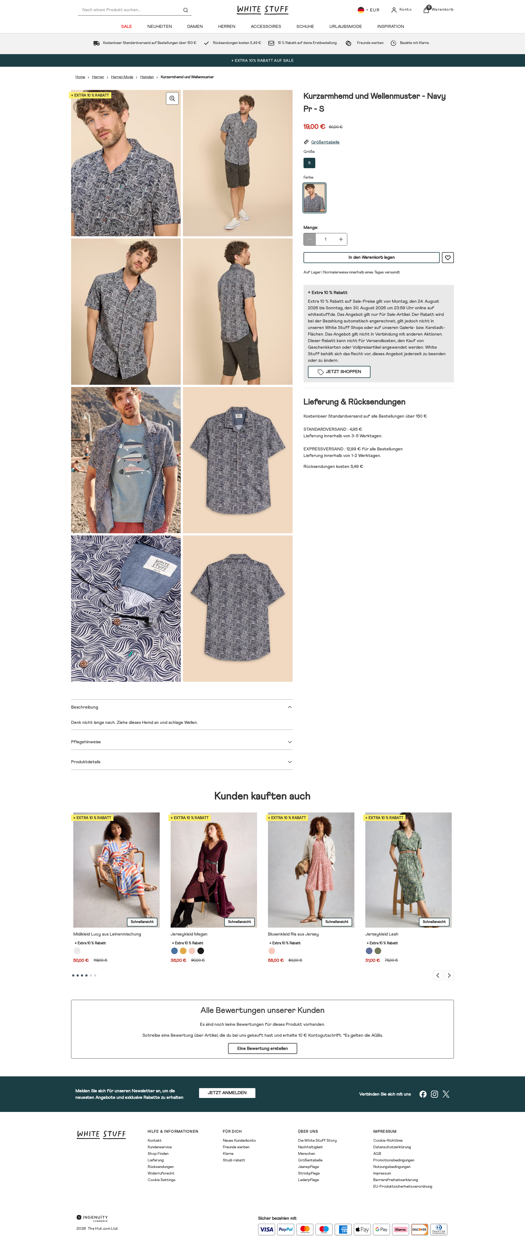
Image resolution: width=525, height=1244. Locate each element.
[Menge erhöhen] (341, 239)
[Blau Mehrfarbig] (369, 951)
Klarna (228, 1154)
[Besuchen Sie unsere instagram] (434, 1094)
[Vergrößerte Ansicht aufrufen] (172, 98)
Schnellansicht (142, 922)
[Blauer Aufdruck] (174, 951)
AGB (377, 1154)
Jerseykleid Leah (381, 934)
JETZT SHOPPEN (343, 371)
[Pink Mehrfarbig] (192, 951)
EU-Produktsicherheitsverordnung (402, 1186)
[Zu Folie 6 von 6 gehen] (95, 975)
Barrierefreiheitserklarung (395, 1180)
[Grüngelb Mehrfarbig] (183, 951)
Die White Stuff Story (317, 1141)
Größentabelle (310, 1160)
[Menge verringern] (310, 239)
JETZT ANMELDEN (227, 1093)
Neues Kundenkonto (239, 1141)
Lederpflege (308, 1180)
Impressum (382, 1173)
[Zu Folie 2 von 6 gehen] (78, 975)
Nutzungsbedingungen (391, 1167)
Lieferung (156, 1160)
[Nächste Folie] (449, 975)
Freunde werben (236, 1147)
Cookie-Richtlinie (387, 1141)
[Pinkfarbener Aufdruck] (272, 951)
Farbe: (309, 177)
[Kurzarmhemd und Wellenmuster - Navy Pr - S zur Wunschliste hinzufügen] (448, 257)
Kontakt (155, 1141)
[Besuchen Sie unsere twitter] (446, 1094)
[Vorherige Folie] (437, 975)
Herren (98, 77)
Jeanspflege (308, 1167)
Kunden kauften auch (262, 796)
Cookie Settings (162, 1180)
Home (80, 77)
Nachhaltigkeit (310, 1147)
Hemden (147, 77)
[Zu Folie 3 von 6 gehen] (82, 975)
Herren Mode (122, 77)
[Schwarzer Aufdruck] (200, 951)
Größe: (309, 152)
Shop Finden (158, 1154)
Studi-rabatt (234, 1160)
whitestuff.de (321, 314)
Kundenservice (160, 1147)
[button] (379, 142)
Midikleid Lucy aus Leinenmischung (107, 934)
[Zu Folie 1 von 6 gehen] (73, 975)
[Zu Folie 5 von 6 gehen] (91, 975)
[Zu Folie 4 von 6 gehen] (86, 975)
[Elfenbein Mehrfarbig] (77, 951)
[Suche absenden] (185, 10)
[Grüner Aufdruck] (378, 951)
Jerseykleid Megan (189, 934)
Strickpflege (309, 1173)
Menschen (306, 1154)
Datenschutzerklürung (392, 1147)
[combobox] (135, 10)
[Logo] (262, 10)
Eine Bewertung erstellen (262, 1048)
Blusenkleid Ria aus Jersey (293, 934)
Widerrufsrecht (161, 1173)
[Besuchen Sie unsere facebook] (423, 1094)
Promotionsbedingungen (393, 1160)
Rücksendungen (161, 1167)
